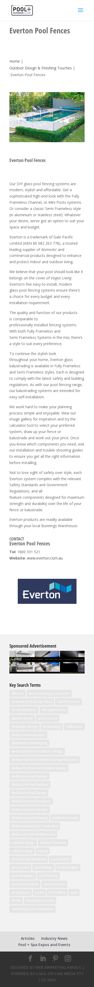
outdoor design (23, 842)
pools (39, 892)
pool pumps (20, 892)
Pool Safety (57, 892)
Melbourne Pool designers (31, 801)
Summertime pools (40, 900)
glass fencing (47, 718)
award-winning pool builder (49, 693)
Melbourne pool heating (29, 818)
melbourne (74, 726)
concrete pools (68, 701)
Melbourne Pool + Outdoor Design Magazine (44, 759)
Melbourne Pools (65, 818)
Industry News (54, 938)
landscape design (24, 726)
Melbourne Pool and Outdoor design (38, 768)
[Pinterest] (55, 958)
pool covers (20, 867)
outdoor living (21, 851)
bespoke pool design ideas (31, 701)
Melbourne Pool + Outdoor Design (37, 751)
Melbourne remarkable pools (33, 834)
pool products (54, 884)
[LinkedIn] (43, 958)
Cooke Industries (24, 710)
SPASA (16, 900)
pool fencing (48, 876)
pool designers (22, 876)
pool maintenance (24, 884)
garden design (22, 718)
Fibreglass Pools (54, 710)
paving (43, 851)
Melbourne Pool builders (29, 784)
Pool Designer (67, 867)
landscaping (52, 726)
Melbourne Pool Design (28, 793)
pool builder (60, 859)
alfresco (17, 693)
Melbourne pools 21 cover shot (34, 826)
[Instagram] (68, 958)
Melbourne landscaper (28, 735)
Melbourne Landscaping (29, 743)
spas (74, 892)
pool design (43, 867)
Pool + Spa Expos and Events (44, 944)
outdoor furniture (53, 842)
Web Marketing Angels (58, 967)
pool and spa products (28, 859)
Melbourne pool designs (29, 809)
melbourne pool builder (29, 776)
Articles (27, 938)
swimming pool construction (32, 909)
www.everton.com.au (45, 558)
